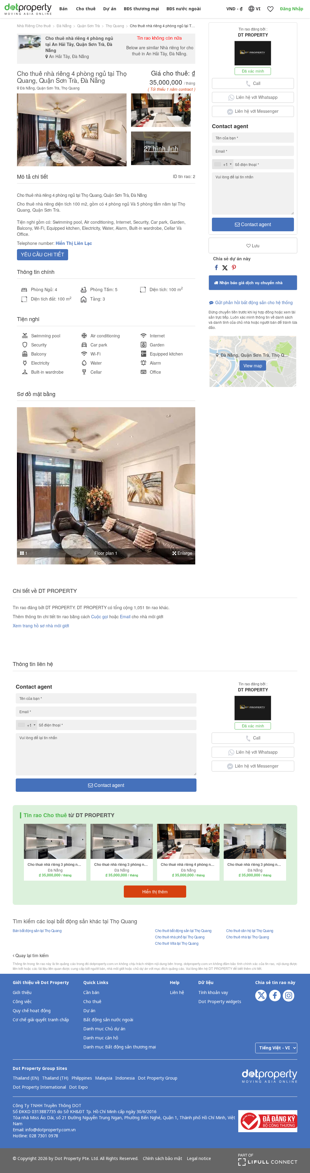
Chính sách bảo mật (162, 1159)
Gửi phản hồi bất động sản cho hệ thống (253, 302)
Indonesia (125, 1078)
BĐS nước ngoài (184, 9)
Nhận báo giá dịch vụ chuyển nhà (250, 282)
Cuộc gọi (99, 616)
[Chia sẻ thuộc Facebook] (216, 267)
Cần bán (91, 992)
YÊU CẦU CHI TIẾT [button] (42, 254)
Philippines (81, 1078)
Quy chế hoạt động (32, 1011)
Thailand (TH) (55, 1078)
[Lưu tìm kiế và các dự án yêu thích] (270, 9)
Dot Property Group (157, 1078)
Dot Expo (78, 1087)
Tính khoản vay (213, 992)
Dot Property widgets (219, 1002)
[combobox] (222, 164)
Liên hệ (177, 992)
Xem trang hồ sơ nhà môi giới (41, 625)
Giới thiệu (22, 992)
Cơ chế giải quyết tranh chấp (41, 1020)
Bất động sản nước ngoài (108, 1020)
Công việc (22, 1002)
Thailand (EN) (26, 1078)
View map (252, 365)
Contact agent (255, 224)
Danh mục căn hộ (100, 1038)
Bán (63, 9)
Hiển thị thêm (155, 892)
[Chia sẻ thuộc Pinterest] (234, 267)
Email (126, 616)
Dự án (109, 9)
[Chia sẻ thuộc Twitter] (225, 267)
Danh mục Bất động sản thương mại (119, 1047)
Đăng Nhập (291, 9)
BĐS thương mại (141, 9)
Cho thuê (86, 9)
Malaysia (103, 1078)
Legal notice (199, 1159)
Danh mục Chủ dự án (104, 1029)
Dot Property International (39, 1087)
